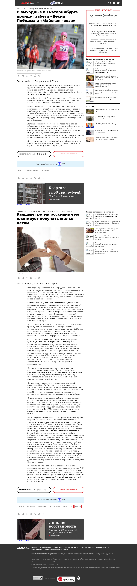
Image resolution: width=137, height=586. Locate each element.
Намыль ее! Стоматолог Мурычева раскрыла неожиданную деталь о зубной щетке (106, 251)
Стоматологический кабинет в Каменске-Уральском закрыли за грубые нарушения (103, 33)
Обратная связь (36, 549)
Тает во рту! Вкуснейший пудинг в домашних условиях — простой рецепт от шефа (106, 230)
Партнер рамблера (50, 578)
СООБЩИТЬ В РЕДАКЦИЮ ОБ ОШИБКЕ (56, 549)
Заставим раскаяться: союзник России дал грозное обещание (105, 117)
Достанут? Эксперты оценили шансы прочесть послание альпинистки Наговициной (107, 244)
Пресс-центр (58, 547)
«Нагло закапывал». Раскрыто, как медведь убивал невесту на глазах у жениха (107, 216)
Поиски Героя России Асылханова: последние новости (106, 131)
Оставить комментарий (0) (68, 154)
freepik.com (21, 273)
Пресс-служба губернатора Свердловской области (34, 70)
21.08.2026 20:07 (22, 211)
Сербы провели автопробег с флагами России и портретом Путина (107, 124)
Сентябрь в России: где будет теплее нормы (107, 110)
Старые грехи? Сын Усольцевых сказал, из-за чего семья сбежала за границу (107, 237)
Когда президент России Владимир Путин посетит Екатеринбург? (103, 16)
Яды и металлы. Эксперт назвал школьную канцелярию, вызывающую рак (105, 84)
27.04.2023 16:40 (22, 9)
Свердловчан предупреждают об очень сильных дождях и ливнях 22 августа (103, 41)
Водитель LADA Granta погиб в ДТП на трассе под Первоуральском (103, 24)
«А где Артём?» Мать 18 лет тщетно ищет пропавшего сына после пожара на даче (106, 63)
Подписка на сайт (46, 547)
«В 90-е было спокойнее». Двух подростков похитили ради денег (106, 98)
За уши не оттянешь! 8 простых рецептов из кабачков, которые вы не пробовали (107, 77)
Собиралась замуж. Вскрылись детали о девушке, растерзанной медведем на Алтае (106, 70)
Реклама (34, 547)
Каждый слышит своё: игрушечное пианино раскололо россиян (106, 138)
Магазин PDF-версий (72, 547)
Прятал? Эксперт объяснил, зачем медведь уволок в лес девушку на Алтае (106, 91)
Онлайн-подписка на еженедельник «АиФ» (95, 547)
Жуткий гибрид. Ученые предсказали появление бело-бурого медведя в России (107, 223)
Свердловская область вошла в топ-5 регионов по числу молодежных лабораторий (103, 50)
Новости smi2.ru (24, 205)
